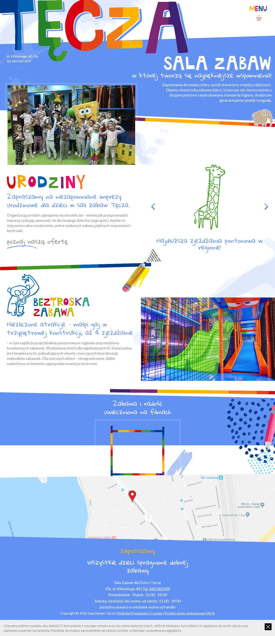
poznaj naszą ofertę (37, 242)
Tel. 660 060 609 (156, 588)
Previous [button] (153, 206)
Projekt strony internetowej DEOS (190, 613)
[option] (71, 125)
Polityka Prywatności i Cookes (139, 613)
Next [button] (266, 206)
